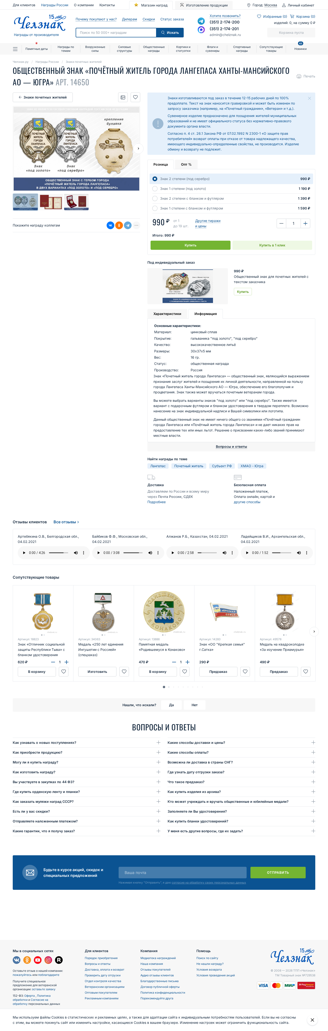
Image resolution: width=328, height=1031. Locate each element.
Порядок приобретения (101, 958)
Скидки (149, 19)
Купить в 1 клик (272, 245)
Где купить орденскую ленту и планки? (46, 792)
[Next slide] (138, 148)
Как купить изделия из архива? (194, 792)
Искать (173, 32)
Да (171, 705)
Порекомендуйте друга (156, 998)
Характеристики (167, 314)
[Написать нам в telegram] (201, 21)
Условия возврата (209, 969)
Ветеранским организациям (104, 987)
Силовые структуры (124, 48)
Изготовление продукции (207, 5)
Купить (190, 245)
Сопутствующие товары (271, 48)
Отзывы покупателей (155, 969)
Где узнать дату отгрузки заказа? (196, 772)
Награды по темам (66, 48)
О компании (84, 5)
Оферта (30, 995)
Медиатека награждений (158, 958)
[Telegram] (128, 225)
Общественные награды (154, 48)
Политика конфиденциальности (162, 992)
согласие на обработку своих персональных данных (209, 882)
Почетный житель (188, 466)
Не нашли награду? (210, 964)
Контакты (107, 5)
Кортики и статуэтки (183, 48)
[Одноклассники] (119, 225)
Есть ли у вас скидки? (31, 811)
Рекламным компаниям (101, 998)
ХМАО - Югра (252, 466)
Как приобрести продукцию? (37, 752)
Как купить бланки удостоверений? (198, 821)
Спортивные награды (242, 48)
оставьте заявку (43, 989)
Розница (160, 164)
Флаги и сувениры (212, 48)
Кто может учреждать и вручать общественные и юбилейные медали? (228, 801)
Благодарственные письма (159, 981)
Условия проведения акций (215, 975)
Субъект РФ (222, 466)
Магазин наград (154, 5)
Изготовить (97, 672)
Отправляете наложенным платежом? (45, 821)
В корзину (36, 672)
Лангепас (158, 466)
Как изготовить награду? (34, 772)
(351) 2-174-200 (225, 22)
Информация (205, 314)
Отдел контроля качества (103, 981)
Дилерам (129, 19)
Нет (195, 705)
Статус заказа (172, 19)
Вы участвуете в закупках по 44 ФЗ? (43, 782)
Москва (270, 5)
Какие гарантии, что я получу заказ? (44, 831)
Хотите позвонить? (225, 16)
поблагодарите (48, 975)
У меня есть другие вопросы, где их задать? (205, 831)
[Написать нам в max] (201, 29)
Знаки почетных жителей (45, 97)
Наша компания (151, 964)
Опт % (186, 164)
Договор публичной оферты (160, 987)
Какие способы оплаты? (188, 752)
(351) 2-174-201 (224, 28)
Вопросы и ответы (97, 964)
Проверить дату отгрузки (103, 975)
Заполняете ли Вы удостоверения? (197, 811)
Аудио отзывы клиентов (157, 975)
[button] (164, 687)
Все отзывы (65, 521)
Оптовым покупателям (101, 992)
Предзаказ (218, 672)
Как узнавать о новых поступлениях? (44, 742)
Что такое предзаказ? (186, 782)
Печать (309, 76)
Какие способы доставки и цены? (196, 742)
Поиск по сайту (207, 958)
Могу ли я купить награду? (35, 762)
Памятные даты (36, 49)
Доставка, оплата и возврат (104, 969)
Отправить (278, 872)
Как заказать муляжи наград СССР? (43, 801)
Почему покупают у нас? (96, 19)
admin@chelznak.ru (225, 35)
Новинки (300, 47)
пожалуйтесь (22, 975)
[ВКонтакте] (110, 225)
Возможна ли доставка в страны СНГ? (200, 762)
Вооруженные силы (95, 48)
